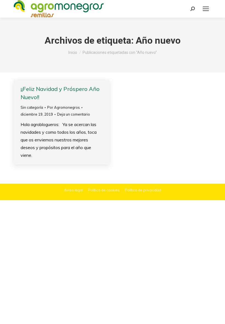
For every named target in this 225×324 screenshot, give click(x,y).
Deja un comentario (73, 114)
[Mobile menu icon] (205, 8)
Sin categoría (32, 107)
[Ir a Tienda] (216, 315)
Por (63, 107)
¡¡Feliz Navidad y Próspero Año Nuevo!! (60, 92)
